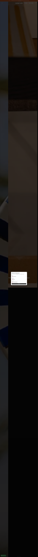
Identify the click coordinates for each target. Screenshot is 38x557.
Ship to (12, 275)
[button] (19, 276)
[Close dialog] (26, 272)
